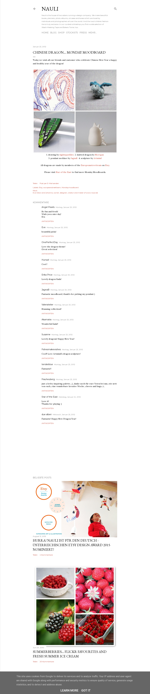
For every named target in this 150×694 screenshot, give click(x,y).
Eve (44, 227)
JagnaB (74, 158)
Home (45, 32)
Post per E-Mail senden (49, 183)
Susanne (46, 334)
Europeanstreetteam (91, 165)
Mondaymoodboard (70, 187)
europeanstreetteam (52, 187)
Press (83, 32)
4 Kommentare (46, 555)
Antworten (48, 221)
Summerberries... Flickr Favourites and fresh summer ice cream (69, 653)
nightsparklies (66, 154)
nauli (50, 8)
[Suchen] (115, 8)
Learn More (69, 690)
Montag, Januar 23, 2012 (66, 207)
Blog (53, 32)
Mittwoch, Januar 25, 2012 (64, 414)
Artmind (98, 158)
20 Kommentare (47, 661)
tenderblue (47, 364)
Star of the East (63, 172)
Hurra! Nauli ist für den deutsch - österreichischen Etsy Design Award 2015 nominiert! (71, 545)
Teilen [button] (35, 183)
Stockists (72, 32)
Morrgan (99, 154)
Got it (86, 690)
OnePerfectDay (50, 242)
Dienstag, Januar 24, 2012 (70, 397)
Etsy (107, 165)
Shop (61, 32)
